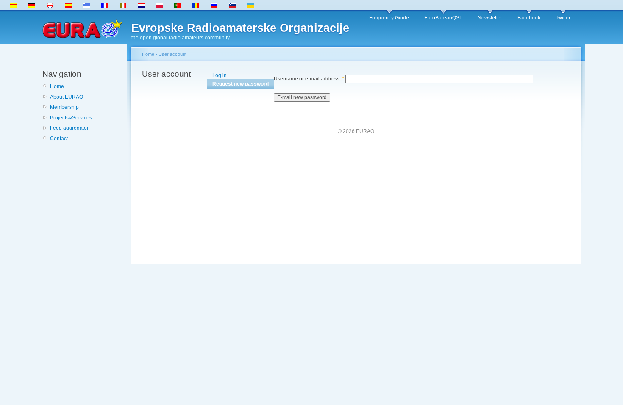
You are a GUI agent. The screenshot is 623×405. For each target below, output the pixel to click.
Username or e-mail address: (309, 79)
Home (57, 86)
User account (172, 54)
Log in (219, 75)
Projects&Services (71, 118)
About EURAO (66, 97)
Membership (64, 107)
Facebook (528, 18)
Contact (59, 138)
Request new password (240, 84)
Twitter (563, 18)
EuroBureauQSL (443, 18)
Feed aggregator (69, 128)
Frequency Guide (389, 18)
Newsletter (490, 18)
